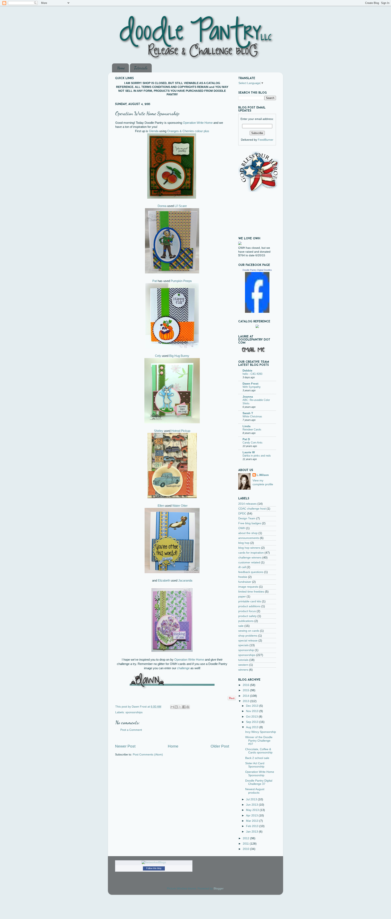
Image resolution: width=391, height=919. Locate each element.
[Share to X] (180, 707)
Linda (246, 426)
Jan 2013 (252, 831)
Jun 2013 (252, 804)
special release (248, 640)
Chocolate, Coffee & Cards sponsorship (258, 751)
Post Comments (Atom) (148, 754)
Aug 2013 (252, 727)
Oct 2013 (252, 716)
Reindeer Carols (252, 429)
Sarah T (248, 413)
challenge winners (249, 557)
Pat (154, 281)
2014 (246, 695)
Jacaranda (185, 580)
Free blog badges (249, 523)
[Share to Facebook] (184, 707)
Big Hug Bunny (179, 355)
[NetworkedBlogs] (154, 862)
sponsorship (246, 650)
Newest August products (254, 791)
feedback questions (250, 572)
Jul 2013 (252, 799)
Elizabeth (164, 580)
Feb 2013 (252, 826)
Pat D (246, 439)
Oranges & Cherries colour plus (188, 131)
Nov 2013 (252, 711)
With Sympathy (252, 386)
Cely (158, 355)
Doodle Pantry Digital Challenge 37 (258, 782)
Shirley (158, 430)
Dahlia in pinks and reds (257, 455)
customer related (249, 562)
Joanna (248, 396)
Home (121, 67)
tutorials (243, 659)
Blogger (218, 888)
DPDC (242, 513)
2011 (246, 843)
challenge (183, 668)
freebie (242, 576)
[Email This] (172, 707)
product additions (249, 606)
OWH (241, 528)
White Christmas (252, 416)
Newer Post (125, 746)
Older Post (220, 746)
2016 (246, 685)
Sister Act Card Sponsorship (254, 765)
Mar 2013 (252, 820)
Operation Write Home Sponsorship (259, 773)
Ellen (161, 505)
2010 (246, 848)
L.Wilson (263, 475)
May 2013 (253, 810)
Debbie (247, 370)
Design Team (246, 518)
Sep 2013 (252, 721)
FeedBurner (265, 139)
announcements (248, 538)
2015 (246, 690)
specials (243, 645)
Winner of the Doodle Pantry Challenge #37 (258, 740)
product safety (247, 616)
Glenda (153, 131)
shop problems (247, 635)
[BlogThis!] (176, 707)
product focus (247, 611)
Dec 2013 (252, 705)
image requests (248, 586)
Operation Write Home (198, 122)
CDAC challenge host (252, 508)
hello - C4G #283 (252, 373)
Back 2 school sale (257, 758)
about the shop (248, 533)
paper (242, 596)
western (243, 664)
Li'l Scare (181, 206)
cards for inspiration (251, 552)
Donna (162, 206)
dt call (242, 567)
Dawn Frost (250, 383)
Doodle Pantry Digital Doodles (257, 270)
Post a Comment (131, 729)
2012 (246, 838)
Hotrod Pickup (180, 430)
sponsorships (134, 712)
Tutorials (140, 67)
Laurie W (249, 452)
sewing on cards (248, 630)
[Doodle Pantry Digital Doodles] (257, 311)
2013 (246, 701)
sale (241, 625)
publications (246, 621)
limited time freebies (251, 591)
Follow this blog (153, 868)
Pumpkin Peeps (181, 281)
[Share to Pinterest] (188, 707)
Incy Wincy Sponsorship (260, 731)
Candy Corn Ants (252, 442)
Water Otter (180, 505)
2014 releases (247, 503)
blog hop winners (249, 547)
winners (243, 669)
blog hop (243, 542)
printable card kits (249, 601)
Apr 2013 (252, 815)
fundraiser (244, 581)
